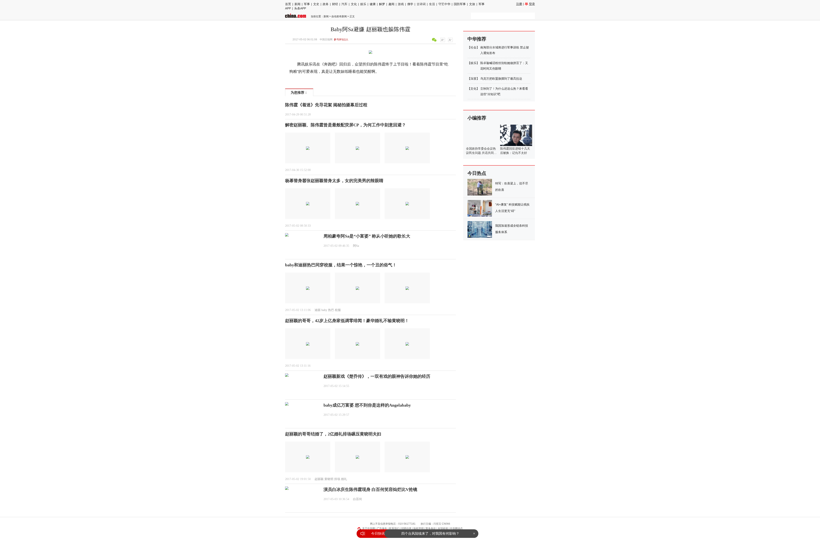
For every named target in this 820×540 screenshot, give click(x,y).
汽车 (344, 4)
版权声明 (418, 528)
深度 (473, 78)
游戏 (401, 4)
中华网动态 (456, 528)
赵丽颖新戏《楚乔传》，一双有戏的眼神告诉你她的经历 (377, 376)
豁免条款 (431, 528)
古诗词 (421, 4)
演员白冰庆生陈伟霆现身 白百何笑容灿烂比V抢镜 (370, 489)
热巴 (331, 310)
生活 (432, 4)
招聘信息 (406, 528)
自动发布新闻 (339, 16)
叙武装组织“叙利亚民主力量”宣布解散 (430, 533)
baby (324, 310)
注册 (519, 4)
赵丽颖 (319, 479)
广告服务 (382, 528)
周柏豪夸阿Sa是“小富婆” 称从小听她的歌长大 (367, 236)
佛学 (410, 4)
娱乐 (363, 4)
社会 (473, 47)
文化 (354, 4)
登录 (532, 4)
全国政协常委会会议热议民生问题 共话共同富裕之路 (481, 153)
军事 (307, 4)
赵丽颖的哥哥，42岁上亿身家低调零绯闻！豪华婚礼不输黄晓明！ (347, 320)
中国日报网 (326, 39)
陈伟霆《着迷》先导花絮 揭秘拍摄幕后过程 (326, 104)
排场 (337, 479)
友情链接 (443, 528)
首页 (288, 4)
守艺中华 (444, 4)
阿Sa (356, 245)
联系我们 (394, 528)
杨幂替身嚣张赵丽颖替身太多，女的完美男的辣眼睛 (334, 180)
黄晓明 (328, 479)
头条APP (300, 8)
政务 (326, 4)
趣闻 (391, 4)
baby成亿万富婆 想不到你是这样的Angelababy (367, 405)
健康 (373, 4)
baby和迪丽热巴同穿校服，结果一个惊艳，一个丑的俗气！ (341, 265)
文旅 (472, 4)
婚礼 (344, 479)
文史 (316, 4)
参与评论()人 (341, 39)
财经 (335, 4)
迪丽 (318, 310)
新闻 (297, 4)
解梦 (382, 4)
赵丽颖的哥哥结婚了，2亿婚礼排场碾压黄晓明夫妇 (333, 434)
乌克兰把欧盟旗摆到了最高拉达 (501, 78)
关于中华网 (368, 528)
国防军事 (460, 4)
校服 (338, 310)
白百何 (357, 499)
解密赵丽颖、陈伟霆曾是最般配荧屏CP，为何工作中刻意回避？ (345, 125)
